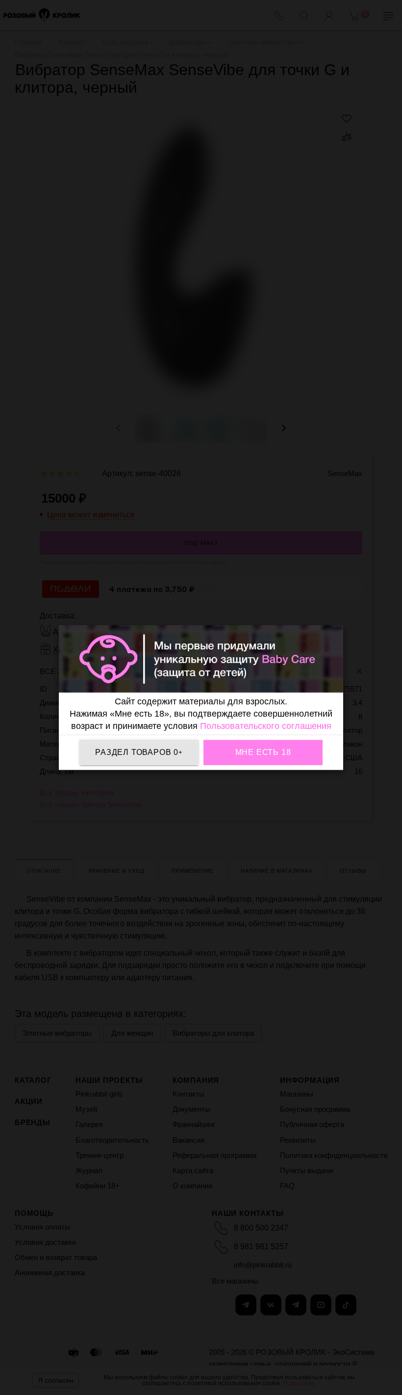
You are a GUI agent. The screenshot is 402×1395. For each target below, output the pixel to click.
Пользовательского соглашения (265, 725)
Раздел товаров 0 (139, 752)
